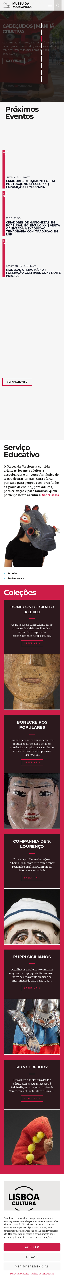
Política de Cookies (19, 1273)
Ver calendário (17, 382)
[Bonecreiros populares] (32, 801)
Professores (15, 578)
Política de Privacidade (42, 1273)
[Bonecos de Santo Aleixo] (32, 682)
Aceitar (32, 1247)
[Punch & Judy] (32, 1137)
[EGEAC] (24, 1199)
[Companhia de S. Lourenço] (32, 916)
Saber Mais (14, 61)
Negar (32, 1256)
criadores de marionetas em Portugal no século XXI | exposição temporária (30, 184)
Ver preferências (32, 1266)
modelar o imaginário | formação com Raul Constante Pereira (33, 272)
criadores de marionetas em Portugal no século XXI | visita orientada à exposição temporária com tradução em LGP (33, 228)
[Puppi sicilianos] (32, 1027)
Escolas (12, 573)
